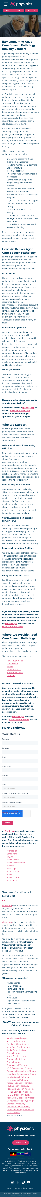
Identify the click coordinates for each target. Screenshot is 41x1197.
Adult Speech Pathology (18, 1086)
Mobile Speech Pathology (19, 1077)
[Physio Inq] (21, 4)
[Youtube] (28, 1182)
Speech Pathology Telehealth (20, 1110)
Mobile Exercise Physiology (19, 1092)
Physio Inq (10, 831)
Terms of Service (15, 1193)
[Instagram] (23, 1182)
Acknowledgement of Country (23, 1195)
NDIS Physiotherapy (16, 1041)
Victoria (10, 667)
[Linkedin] (12, 1182)
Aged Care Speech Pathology (20, 1089)
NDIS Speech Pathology (18, 1080)
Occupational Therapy (17, 1065)
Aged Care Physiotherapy (18, 1047)
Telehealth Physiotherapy (18, 1107)
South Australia (14, 670)
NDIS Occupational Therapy (19, 1068)
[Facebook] (18, 1182)
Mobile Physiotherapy (17, 1038)
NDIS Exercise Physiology (18, 1095)
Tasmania (11, 676)
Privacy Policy (7, 1193)
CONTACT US (20, 1142)
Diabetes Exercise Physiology (20, 1101)
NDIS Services (13, 1113)
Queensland (12, 664)
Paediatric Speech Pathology (20, 1083)
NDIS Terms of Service (26, 1193)
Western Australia (15, 673)
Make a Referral (13, 10)
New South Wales (15, 661)
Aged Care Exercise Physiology (21, 1098)
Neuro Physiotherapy (16, 1056)
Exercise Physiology (16, 1104)
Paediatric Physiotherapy (18, 1044)
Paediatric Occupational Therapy (22, 1071)
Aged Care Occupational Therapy (22, 1074)
